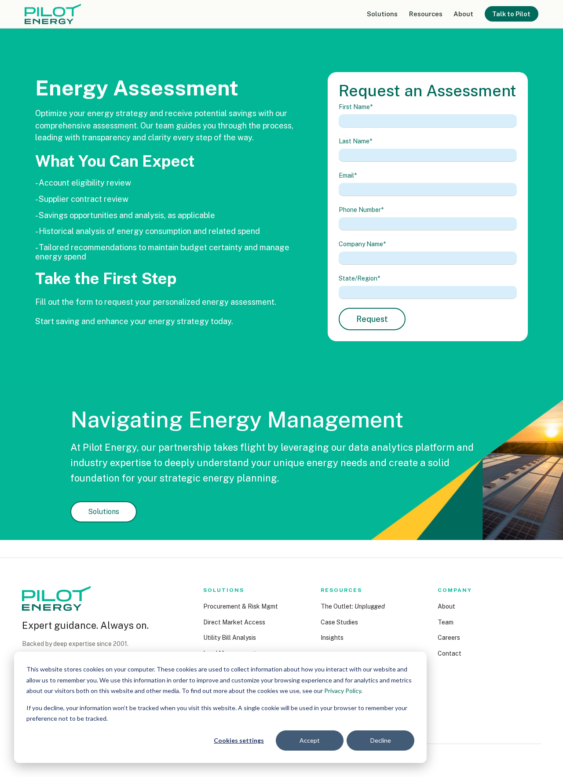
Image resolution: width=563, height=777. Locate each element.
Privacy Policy (342, 690)
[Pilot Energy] (56, 598)
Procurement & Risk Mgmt (240, 606)
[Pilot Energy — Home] (53, 14)
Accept (310, 740)
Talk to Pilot (511, 14)
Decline (380, 740)
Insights (332, 637)
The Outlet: (353, 606)
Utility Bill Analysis (229, 637)
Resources (425, 14)
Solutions (382, 14)
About (463, 14)
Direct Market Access (234, 622)
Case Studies (339, 622)
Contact (449, 653)
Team (445, 622)
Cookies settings (239, 740)
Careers (449, 637)
